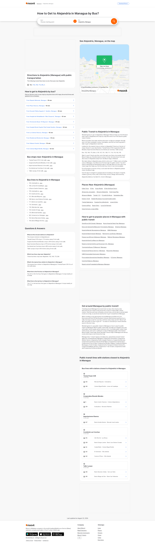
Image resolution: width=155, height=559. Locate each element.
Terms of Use (29, 540)
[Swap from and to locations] (75, 21)
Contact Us (45, 540)
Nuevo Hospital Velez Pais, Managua (113, 223)
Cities (99, 537)
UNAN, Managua (112, 230)
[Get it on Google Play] (32, 534)
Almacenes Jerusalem (88, 192)
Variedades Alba (118, 195)
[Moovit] (30, 3)
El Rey (92, 188)
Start (41, 20)
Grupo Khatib (99, 188)
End (79, 20)
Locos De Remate (106, 205)
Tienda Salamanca (87, 202)
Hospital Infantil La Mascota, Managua (93, 240)
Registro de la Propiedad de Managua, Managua (96, 264)
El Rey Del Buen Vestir (110, 188)
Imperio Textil (86, 198)
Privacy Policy (37, 540)
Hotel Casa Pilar (114, 192)
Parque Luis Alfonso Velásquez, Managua (94, 237)
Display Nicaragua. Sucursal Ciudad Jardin (103, 198)
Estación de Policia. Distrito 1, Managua (93, 250)
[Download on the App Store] (45, 534)
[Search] (114, 21)
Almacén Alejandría (102, 192)
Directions (101, 540)
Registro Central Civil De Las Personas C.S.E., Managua (98, 244)
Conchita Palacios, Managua (90, 261)
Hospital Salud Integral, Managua (91, 233)
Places (100, 530)
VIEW (48, 160)
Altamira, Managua (120, 227)
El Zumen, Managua (116, 257)
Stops (99, 535)
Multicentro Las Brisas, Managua (112, 233)
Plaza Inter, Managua (112, 250)
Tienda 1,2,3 (96, 195)
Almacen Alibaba (87, 195)
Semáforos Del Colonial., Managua (92, 223)
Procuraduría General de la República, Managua (95, 257)
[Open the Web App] (58, 534)
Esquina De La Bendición (101, 202)
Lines (99, 528)
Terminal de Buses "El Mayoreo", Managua (94, 247)
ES (79, 538)
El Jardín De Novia (107, 195)
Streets (100, 533)
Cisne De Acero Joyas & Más (90, 209)
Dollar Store (85, 188)
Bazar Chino (95, 205)
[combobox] (56, 22)
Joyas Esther (114, 202)
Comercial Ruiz (86, 205)
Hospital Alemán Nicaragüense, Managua (94, 230)
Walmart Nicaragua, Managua (116, 237)
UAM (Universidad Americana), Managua (93, 254)
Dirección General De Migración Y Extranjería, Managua (98, 227)
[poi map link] (104, 69)
